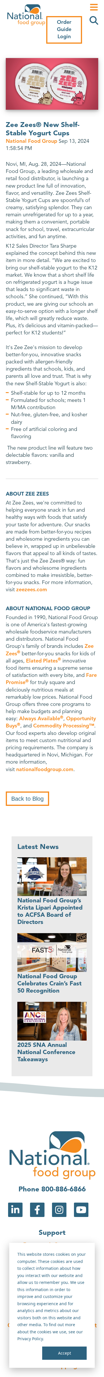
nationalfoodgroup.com (44, 769)
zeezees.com (31, 589)
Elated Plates (43, 661)
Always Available (41, 718)
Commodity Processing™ (63, 726)
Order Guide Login (64, 29)
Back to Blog (27, 799)
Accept (64, 1353)
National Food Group (32, 141)
